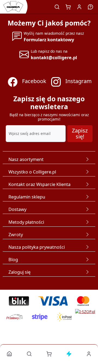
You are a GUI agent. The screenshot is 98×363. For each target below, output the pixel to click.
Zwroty (15, 234)
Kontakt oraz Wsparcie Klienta (39, 184)
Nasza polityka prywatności (36, 247)
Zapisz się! (80, 133)
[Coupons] (69, 353)
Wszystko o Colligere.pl (32, 172)
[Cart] (68, 6)
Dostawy (17, 209)
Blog (13, 259)
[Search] (57, 6)
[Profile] (79, 6)
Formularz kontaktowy (49, 39)
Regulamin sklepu (26, 197)
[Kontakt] (90, 6)
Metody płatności (26, 222)
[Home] (9, 353)
